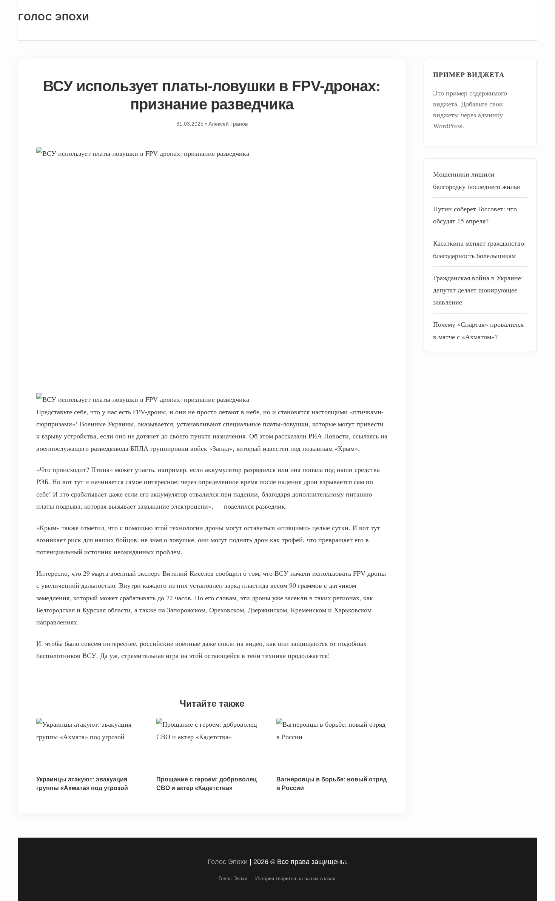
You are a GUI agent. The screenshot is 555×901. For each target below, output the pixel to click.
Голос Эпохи (53, 17)
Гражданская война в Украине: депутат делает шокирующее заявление (478, 290)
